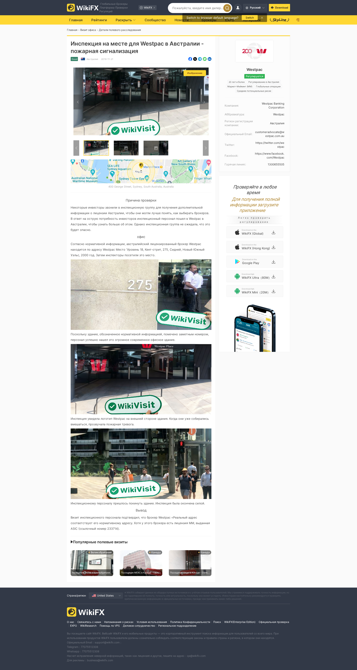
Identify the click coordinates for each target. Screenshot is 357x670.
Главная (72, 29)
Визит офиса (88, 29)
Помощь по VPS (110, 625)
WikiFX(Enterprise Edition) (239, 621)
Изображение (194, 73)
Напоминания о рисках (119, 621)
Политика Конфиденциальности (190, 621)
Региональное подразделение (177, 625)
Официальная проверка (274, 621)
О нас (70, 621)
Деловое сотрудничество (139, 625)
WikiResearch (88, 625)
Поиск (217, 621)
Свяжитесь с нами (89, 621)
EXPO (73, 625)
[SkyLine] (279, 19)
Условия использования (152, 621)
